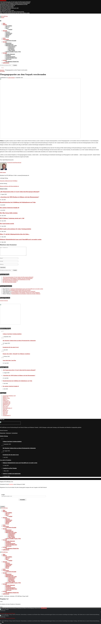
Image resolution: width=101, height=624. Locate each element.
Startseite (2, 70)
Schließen (3, 506)
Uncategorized (7, 415)
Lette (5, 409)
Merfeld (7, 35)
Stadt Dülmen (11, 46)
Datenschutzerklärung (10, 613)
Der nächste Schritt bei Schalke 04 (7, 5)
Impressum (8, 59)
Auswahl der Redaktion (9, 395)
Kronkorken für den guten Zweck (11, 347)
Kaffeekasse (6, 62)
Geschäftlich (8, 25)
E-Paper (5, 60)
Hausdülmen (8, 33)
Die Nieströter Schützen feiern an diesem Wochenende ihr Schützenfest (19, 340)
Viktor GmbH (11, 50)
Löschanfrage (15, 433)
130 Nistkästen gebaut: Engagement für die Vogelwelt (23, 291)
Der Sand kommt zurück (5, 9)
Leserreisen (6, 39)
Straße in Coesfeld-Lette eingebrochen (12, 473)
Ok (2, 622)
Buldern (7, 32)
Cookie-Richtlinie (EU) (11, 57)
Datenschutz (2, 433)
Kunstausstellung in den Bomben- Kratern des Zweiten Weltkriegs (25, 292)
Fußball (10, 29)
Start (4, 23)
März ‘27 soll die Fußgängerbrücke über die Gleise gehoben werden (15, 13)
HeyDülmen (11, 48)
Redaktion (8, 55)
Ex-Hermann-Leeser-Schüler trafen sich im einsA (20, 290)
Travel (5, 414)
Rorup (7, 37)
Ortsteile (5, 30)
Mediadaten (8, 43)
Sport (6, 28)
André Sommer (11, 77)
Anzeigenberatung (10, 56)
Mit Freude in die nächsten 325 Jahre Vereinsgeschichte (12, 11)
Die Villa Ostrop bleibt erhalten (7, 6)
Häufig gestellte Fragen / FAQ (13, 51)
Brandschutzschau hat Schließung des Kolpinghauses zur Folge (13, 4)
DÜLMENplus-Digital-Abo (12, 61)
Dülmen (5, 24)
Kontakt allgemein (10, 54)
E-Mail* (3, 494)
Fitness (5, 399)
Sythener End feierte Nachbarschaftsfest (12, 333)
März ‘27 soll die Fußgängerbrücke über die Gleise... (14, 234)
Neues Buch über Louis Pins (9, 360)
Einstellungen (44, 608)
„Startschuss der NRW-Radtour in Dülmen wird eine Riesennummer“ (15, 3)
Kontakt (5, 53)
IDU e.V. (7, 27)
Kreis (4, 38)
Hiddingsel (8, 34)
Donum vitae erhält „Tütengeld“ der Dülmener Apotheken (16, 353)
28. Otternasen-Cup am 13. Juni (7, 10)
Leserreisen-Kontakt (10, 40)
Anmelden (22, 499)
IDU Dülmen (11, 49)
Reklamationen (9, 44)
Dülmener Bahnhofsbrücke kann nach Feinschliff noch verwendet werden (20, 239)
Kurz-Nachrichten (7, 408)
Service (5, 41)
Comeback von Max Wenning (10, 468)
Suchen (15, 65)
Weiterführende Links (11, 45)
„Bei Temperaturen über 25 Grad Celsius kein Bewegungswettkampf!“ (15, 1)
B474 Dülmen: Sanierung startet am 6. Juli (9, 8)
